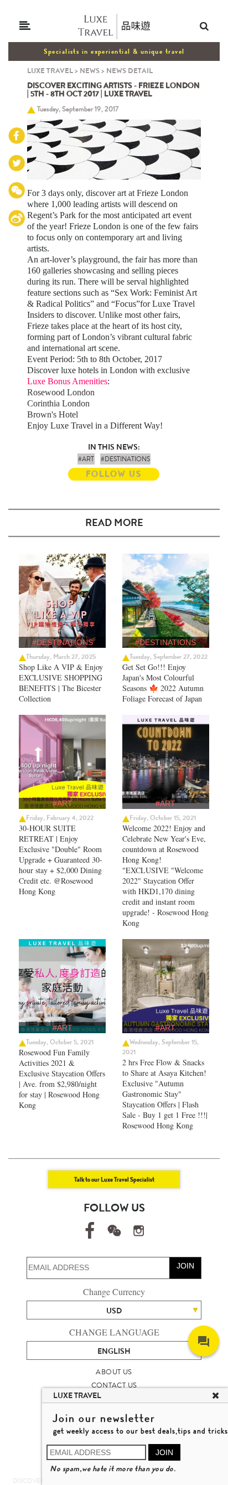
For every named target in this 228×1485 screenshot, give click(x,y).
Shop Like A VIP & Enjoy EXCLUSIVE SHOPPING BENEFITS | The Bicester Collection (61, 683)
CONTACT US (114, 1385)
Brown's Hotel (52, 414)
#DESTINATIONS (125, 459)
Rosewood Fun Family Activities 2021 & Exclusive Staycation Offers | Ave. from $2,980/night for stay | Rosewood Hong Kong (62, 1078)
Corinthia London (58, 403)
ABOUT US (114, 1372)
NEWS (90, 70)
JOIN (185, 1265)
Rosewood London (61, 392)
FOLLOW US (114, 474)
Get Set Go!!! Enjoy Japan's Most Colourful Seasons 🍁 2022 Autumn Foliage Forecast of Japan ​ (163, 683)
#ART (86, 459)
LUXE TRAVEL (50, 70)
